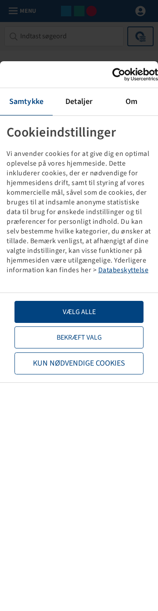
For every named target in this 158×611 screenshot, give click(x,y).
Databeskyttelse (123, 270)
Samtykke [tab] (26, 101)
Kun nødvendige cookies (79, 363)
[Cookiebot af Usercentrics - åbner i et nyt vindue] (120, 74)
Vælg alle (79, 312)
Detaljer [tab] (79, 101)
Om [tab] (131, 101)
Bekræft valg (79, 337)
